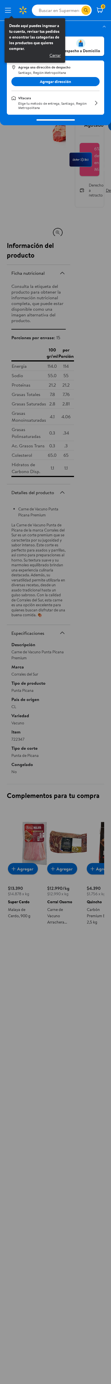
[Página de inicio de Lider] (22, 10)
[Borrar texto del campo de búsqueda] (77, 10)
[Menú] (9, 10)
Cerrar (55, 55)
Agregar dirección (55, 81)
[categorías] (86, 10)
